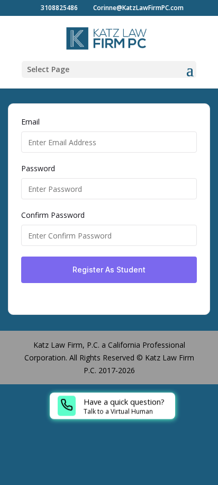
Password (38, 168)
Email (30, 122)
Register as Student (109, 269)
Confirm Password (53, 215)
